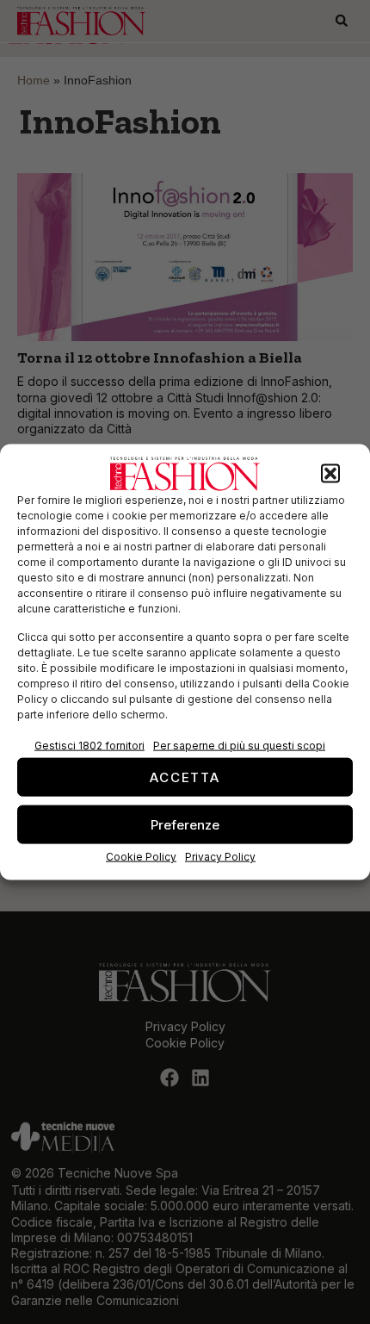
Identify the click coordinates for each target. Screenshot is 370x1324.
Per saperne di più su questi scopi (239, 745)
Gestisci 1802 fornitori (89, 745)
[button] (330, 473)
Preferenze (185, 824)
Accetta (185, 776)
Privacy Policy (220, 856)
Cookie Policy (141, 856)
